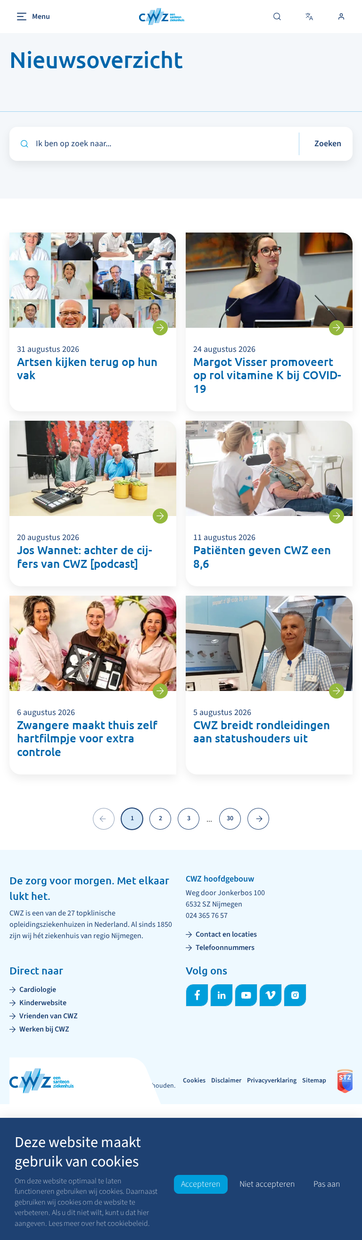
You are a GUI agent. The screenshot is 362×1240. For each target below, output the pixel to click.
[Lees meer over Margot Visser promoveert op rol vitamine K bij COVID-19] (336, 327)
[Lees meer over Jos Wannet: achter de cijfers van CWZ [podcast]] (160, 516)
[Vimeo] (270, 995)
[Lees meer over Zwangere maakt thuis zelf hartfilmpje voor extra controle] (160, 691)
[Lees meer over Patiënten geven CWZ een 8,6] (336, 516)
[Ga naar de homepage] (161, 16)
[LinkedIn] (221, 995)
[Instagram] (295, 995)
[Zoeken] (277, 16)
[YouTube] (246, 995)
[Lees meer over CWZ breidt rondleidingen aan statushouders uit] (336, 691)
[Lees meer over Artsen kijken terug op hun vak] (160, 327)
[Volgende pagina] (258, 818)
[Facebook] (197, 995)
